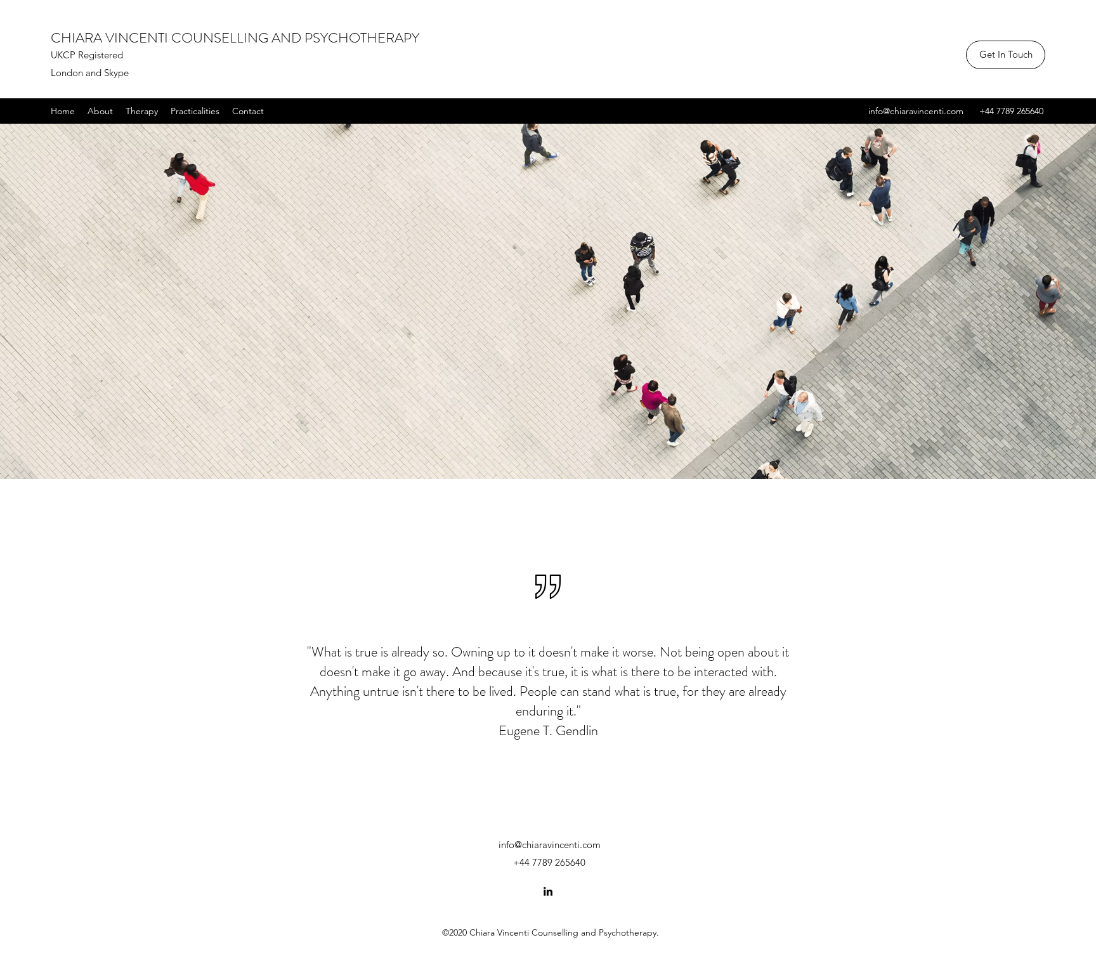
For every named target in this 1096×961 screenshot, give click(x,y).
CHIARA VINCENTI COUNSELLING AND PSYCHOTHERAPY (235, 38)
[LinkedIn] (548, 891)
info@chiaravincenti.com (915, 111)
